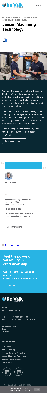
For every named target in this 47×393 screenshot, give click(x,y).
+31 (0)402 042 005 (13, 209)
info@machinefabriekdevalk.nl (20, 278)
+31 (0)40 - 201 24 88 (19, 271)
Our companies (9, 341)
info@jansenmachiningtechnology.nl (20, 213)
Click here (12, 390)
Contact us (11, 285)
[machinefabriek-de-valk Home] (12, 5)
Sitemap (5, 332)
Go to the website (12, 141)
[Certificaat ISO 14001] (18, 371)
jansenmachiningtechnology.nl (17, 216)
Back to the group (13, 245)
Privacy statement (9, 326)
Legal (4, 329)
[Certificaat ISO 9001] (6, 371)
